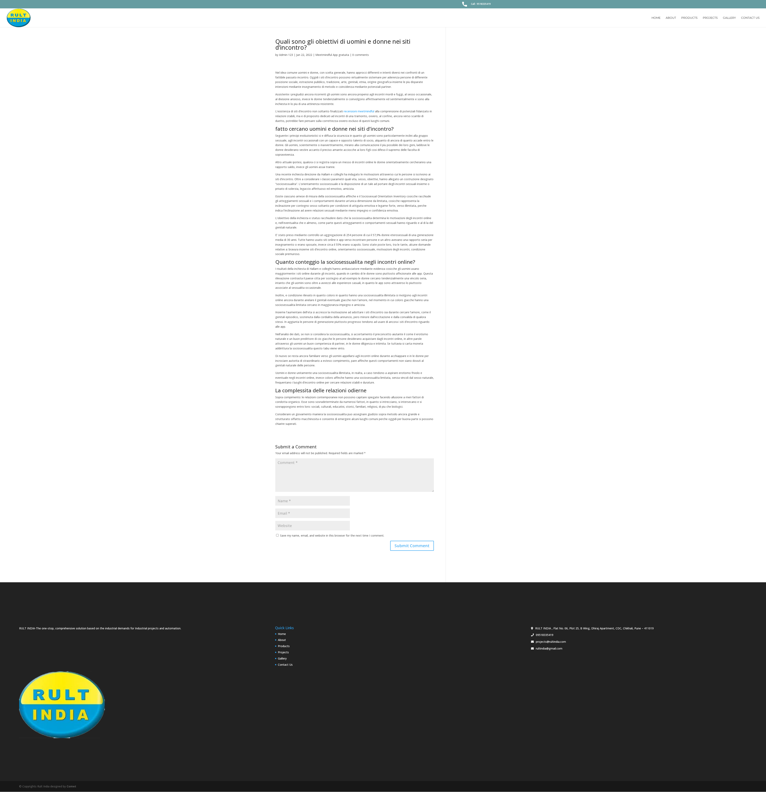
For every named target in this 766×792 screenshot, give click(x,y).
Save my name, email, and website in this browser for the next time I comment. (332, 535)
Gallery (729, 18)
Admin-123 (286, 55)
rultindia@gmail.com (549, 648)
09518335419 (544, 635)
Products (689, 18)
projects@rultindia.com (551, 642)
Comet (71, 786)
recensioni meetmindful (359, 111)
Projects (710, 18)
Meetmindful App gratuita (332, 55)
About (671, 18)
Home (655, 18)
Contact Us (750, 18)
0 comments (360, 55)
